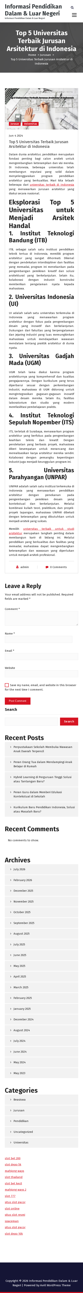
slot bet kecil (13, 1183)
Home (32, 55)
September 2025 (24, 923)
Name (10, 633)
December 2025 (23, 890)
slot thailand (14, 1177)
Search (11, 709)
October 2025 (22, 912)
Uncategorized (23, 1132)
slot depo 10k (14, 1233)
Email (9, 650)
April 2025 (20, 976)
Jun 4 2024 (16, 135)
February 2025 (23, 998)
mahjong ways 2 (15, 1189)
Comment (12, 609)
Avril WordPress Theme (55, 1285)
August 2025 (22, 933)
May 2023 (19, 1073)
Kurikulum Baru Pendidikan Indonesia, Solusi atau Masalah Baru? (44, 809)
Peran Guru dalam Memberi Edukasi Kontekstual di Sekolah (38, 794)
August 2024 (22, 1030)
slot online (12, 1208)
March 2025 (21, 987)
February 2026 (23, 880)
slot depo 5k (13, 1164)
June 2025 (20, 955)
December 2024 (24, 1019)
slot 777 (10, 1196)
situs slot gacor (15, 1202)
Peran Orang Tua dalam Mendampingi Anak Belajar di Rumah (43, 764)
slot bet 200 (12, 1158)
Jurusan (45, 55)
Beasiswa (20, 1099)
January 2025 (22, 1009)
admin (24, 567)
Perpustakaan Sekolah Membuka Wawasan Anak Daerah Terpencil (43, 749)
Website (10, 668)
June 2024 (20, 1051)
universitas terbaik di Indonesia (52, 184)
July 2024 (19, 1041)
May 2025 (19, 966)
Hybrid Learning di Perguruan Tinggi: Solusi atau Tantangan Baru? (42, 779)
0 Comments (58, 567)
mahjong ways (14, 1171)
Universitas (30, 123)
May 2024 (20, 1062)
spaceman (12, 1221)
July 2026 (19, 869)
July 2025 (19, 944)
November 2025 (24, 901)
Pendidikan (21, 1121)
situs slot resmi (15, 1214)
